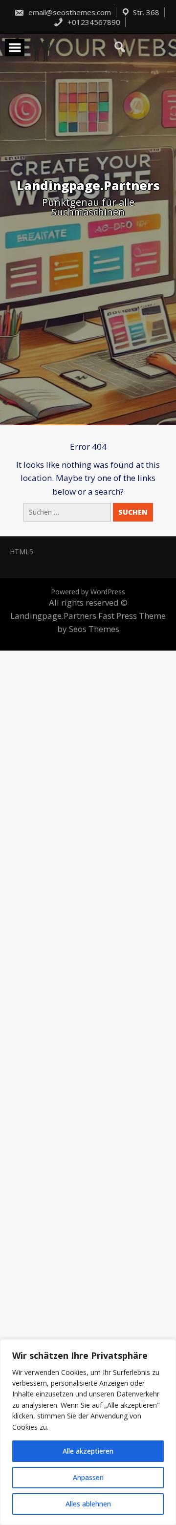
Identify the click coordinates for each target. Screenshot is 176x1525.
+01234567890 (93, 22)
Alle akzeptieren (88, 1451)
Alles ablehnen (88, 1503)
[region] (88, 1432)
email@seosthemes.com (68, 12)
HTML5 (21, 551)
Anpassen (88, 1477)
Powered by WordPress (88, 591)
